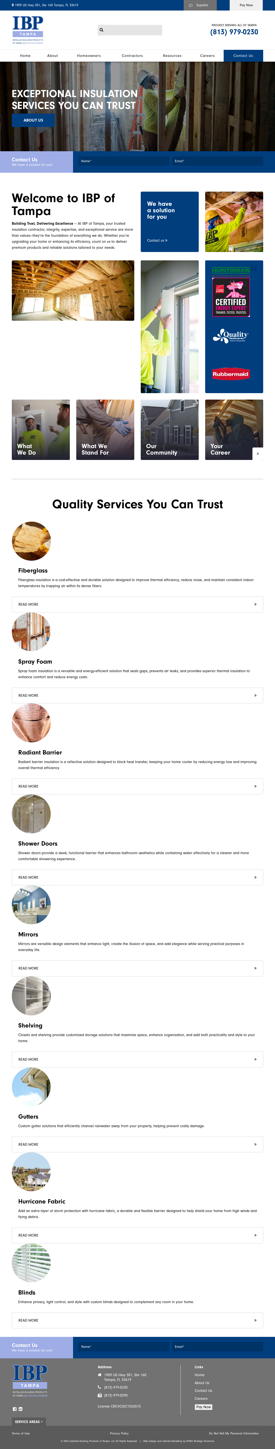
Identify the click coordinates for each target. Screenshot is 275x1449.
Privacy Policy (119, 1433)
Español (202, 5)
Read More (28, 604)
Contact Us (203, 1390)
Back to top (7, 1394)
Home (200, 1375)
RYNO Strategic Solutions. (200, 1441)
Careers (201, 1398)
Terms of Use (21, 1433)
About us (33, 120)
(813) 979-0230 (234, 31)
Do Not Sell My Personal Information (234, 1433)
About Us (202, 1383)
